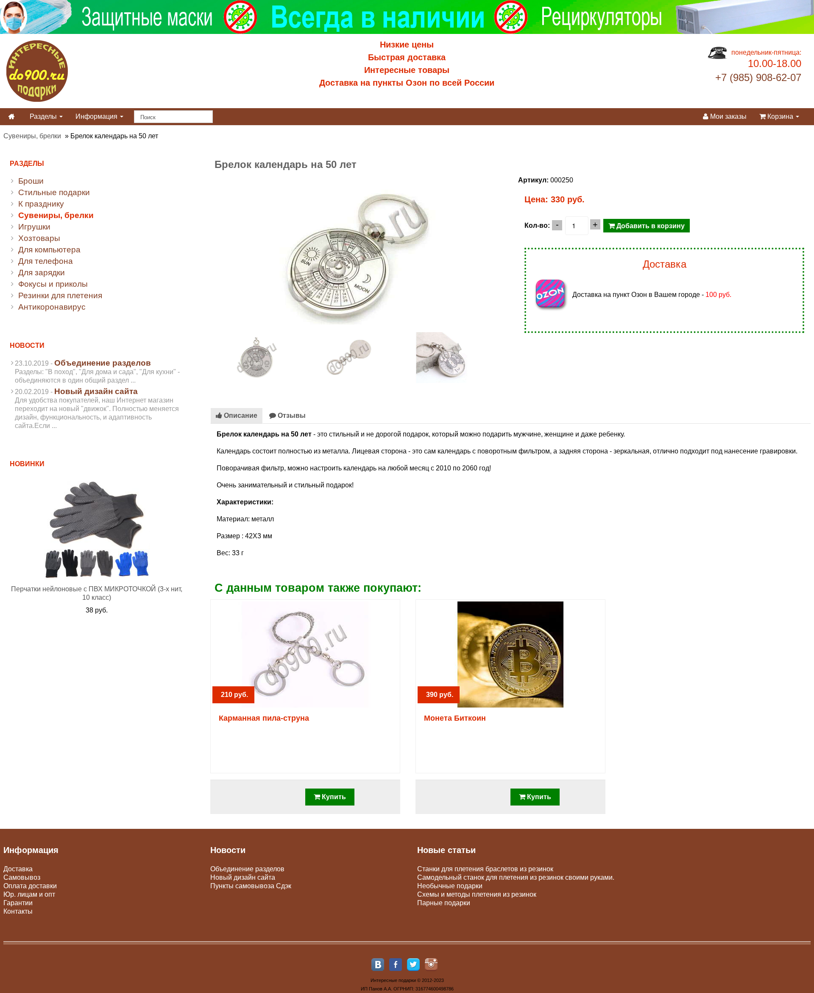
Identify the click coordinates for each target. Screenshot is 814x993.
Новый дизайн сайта (96, 391)
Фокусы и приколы (53, 284)
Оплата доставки (30, 886)
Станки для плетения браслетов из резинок (485, 869)
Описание (239, 415)
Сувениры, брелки (32, 136)
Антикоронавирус (52, 306)
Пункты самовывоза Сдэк (250, 886)
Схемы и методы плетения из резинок (476, 894)
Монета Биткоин (455, 718)
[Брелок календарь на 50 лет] (256, 357)
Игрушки (34, 226)
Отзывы (291, 415)
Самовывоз (21, 877)
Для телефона (45, 261)
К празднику (41, 203)
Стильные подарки (54, 192)
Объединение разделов (102, 362)
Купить (333, 796)
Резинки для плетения (60, 295)
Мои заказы (727, 116)
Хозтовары (39, 238)
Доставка (18, 869)
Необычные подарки (449, 886)
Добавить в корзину (650, 225)
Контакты (18, 911)
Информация (97, 116)
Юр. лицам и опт (29, 894)
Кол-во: (537, 225)
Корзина (780, 116)
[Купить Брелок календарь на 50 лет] (356, 249)
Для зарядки (41, 272)
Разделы (44, 116)
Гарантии (18, 902)
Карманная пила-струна (264, 718)
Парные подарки (443, 902)
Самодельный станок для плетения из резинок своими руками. (515, 877)
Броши (31, 180)
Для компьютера (49, 249)
